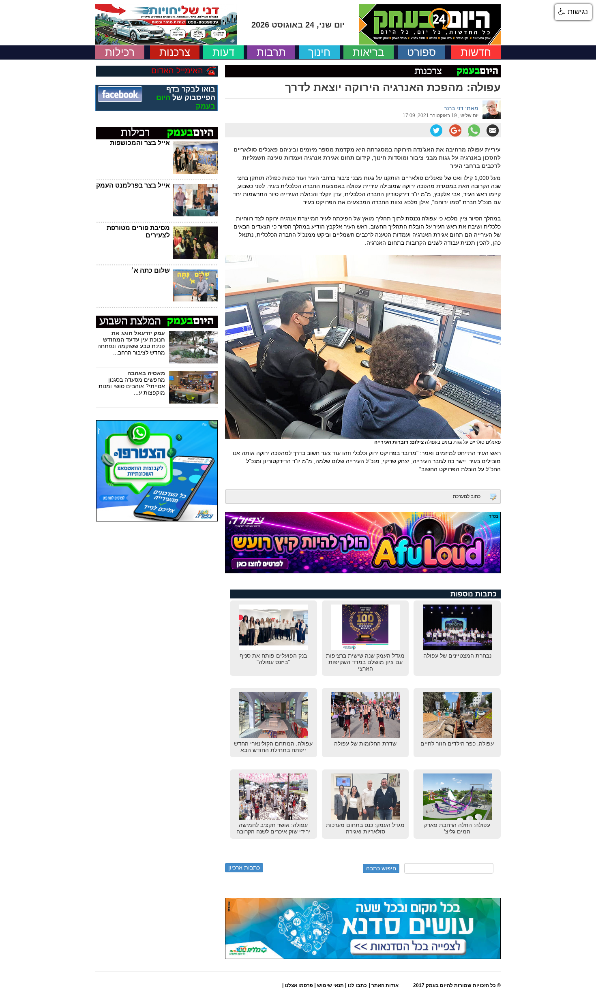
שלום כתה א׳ (150, 270)
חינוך (319, 52)
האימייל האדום (177, 70)
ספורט (421, 52)
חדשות (476, 52)
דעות (223, 52)
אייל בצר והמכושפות (140, 142)
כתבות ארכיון (244, 867)
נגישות (577, 12)
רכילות (120, 52)
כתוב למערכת (466, 496)
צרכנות (174, 52)
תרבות (271, 52)
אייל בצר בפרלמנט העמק (133, 185)
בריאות (368, 52)
